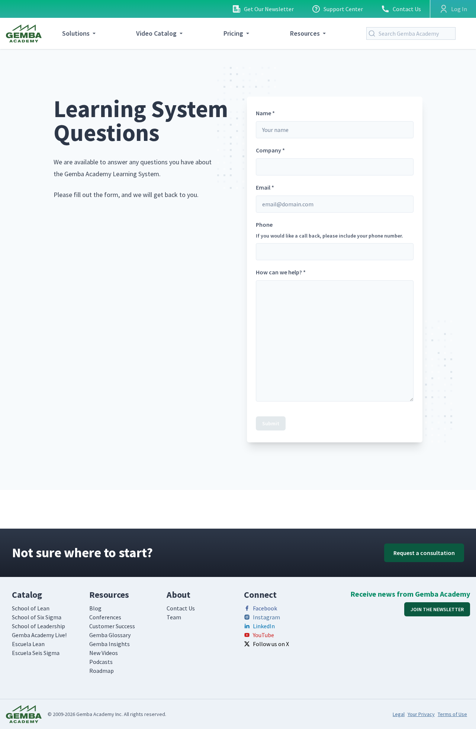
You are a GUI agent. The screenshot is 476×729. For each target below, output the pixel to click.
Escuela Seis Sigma (36, 653)
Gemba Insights (109, 644)
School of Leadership (38, 626)
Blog (95, 608)
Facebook (265, 608)
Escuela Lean (28, 644)
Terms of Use (452, 714)
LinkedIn (264, 626)
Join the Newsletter (437, 609)
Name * (265, 113)
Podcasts (101, 661)
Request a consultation (424, 553)
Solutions (76, 33)
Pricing (233, 33)
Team (174, 617)
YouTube (263, 635)
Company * (270, 150)
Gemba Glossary (110, 635)
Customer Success (112, 626)
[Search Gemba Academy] (373, 33)
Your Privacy (421, 714)
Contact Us (407, 9)
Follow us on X (271, 644)
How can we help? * (281, 272)
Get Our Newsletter (269, 9)
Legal (399, 714)
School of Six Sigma (36, 617)
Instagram (266, 617)
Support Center (343, 9)
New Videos (103, 653)
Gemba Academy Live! (39, 635)
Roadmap (101, 670)
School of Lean (30, 608)
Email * (265, 187)
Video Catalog (156, 33)
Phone (329, 230)
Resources (305, 33)
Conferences (105, 617)
